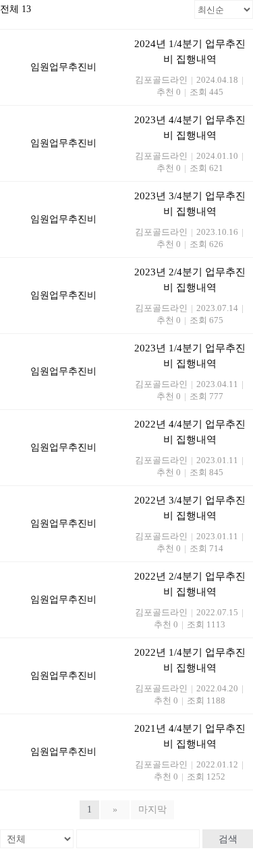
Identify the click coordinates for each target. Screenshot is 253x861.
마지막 (152, 809)
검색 (228, 838)
